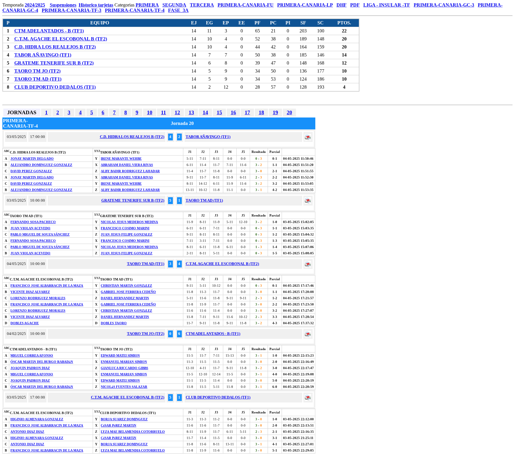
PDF (355, 4)
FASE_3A (178, 10)
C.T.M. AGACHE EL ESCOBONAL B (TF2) (60, 38)
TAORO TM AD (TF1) (37, 79)
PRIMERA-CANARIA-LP (305, 4)
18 (261, 112)
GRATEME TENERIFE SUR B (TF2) (54, 62)
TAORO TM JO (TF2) (37, 70)
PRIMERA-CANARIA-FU (246, 4)
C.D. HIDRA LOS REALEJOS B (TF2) (55, 46)
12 (177, 112)
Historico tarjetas (96, 4)
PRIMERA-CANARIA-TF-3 (71, 10)
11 (163, 112)
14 (205, 112)
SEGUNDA (174, 4)
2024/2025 (35, 4)
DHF (341, 4)
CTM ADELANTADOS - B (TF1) (49, 30)
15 (219, 112)
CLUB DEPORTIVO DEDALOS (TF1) (55, 87)
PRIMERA (147, 4)
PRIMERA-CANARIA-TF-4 (135, 10)
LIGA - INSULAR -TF (386, 4)
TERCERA (202, 4)
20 (289, 112)
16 (233, 112)
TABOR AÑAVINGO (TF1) (42, 54)
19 (275, 112)
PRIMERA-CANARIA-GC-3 (444, 4)
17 (247, 112)
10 (149, 112)
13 (191, 112)
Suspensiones (63, 4)
